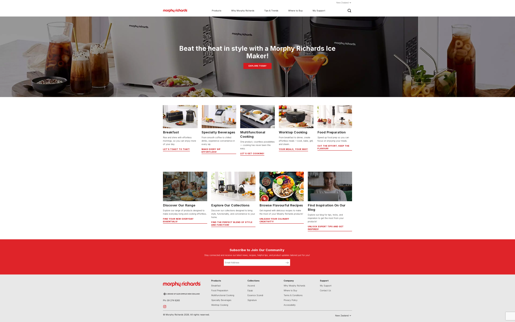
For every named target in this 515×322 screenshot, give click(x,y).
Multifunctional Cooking (222, 295)
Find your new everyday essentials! (178, 220)
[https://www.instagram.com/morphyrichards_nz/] (164, 306)
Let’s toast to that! (176, 149)
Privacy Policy (290, 300)
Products (216, 10)
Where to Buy (295, 10)
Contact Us (325, 290)
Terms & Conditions (293, 295)
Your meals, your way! (293, 149)
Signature (252, 300)
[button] (344, 3)
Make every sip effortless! (211, 150)
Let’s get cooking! (252, 153)
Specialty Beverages (221, 300)
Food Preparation (219, 290)
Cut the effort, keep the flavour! (333, 147)
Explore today (258, 66)
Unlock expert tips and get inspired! (326, 227)
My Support (319, 10)
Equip (250, 290)
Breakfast (216, 285)
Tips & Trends (271, 10)
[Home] (175, 10)
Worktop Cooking (219, 305)
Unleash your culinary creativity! (274, 220)
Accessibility (290, 305)
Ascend (251, 285)
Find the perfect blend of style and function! (231, 223)
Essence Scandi (255, 295)
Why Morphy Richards (242, 10)
